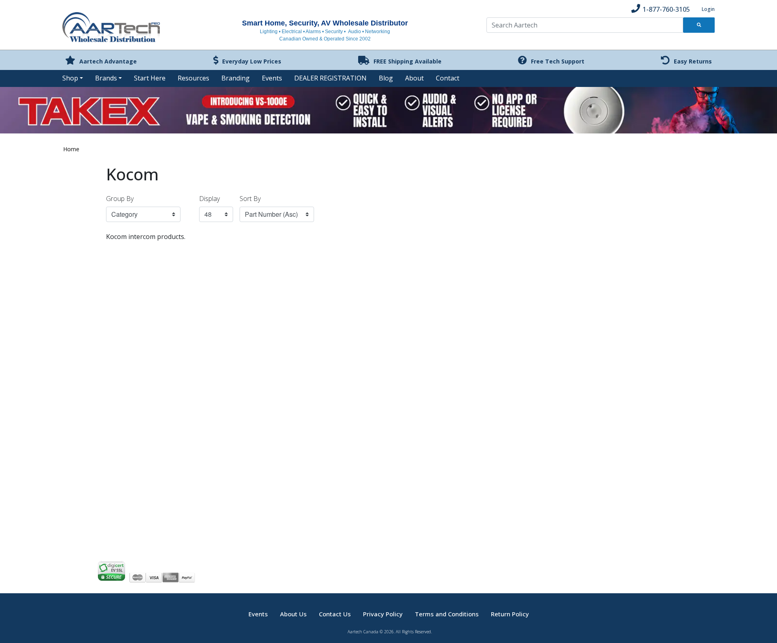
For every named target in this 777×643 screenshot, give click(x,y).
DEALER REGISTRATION (330, 78)
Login (708, 9)
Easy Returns (693, 61)
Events (272, 78)
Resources (193, 78)
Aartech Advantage (108, 61)
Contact (447, 78)
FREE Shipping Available (408, 61)
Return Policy (510, 614)
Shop (70, 78)
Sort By (250, 198)
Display (209, 198)
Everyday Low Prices (251, 61)
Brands (106, 78)
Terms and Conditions (447, 614)
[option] (388, 111)
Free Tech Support (557, 61)
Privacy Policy (383, 614)
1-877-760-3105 (666, 9)
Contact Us (335, 614)
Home (71, 149)
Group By (120, 198)
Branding (235, 78)
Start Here (150, 78)
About (414, 78)
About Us (293, 614)
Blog (386, 78)
